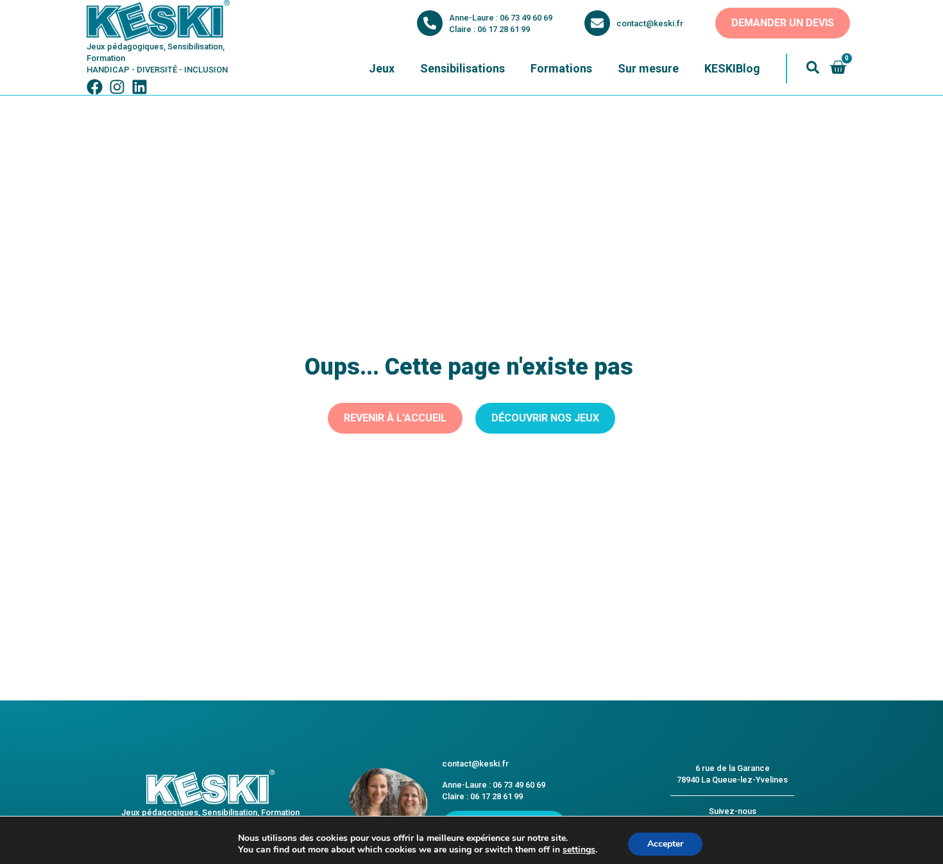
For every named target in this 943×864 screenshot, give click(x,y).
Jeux (382, 68)
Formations (561, 68)
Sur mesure (648, 68)
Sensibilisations (462, 68)
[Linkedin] (140, 87)
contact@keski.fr (649, 23)
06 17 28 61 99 (503, 29)
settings (579, 850)
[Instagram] (117, 87)
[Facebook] (95, 87)
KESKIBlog (732, 68)
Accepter (665, 844)
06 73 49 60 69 (526, 17)
